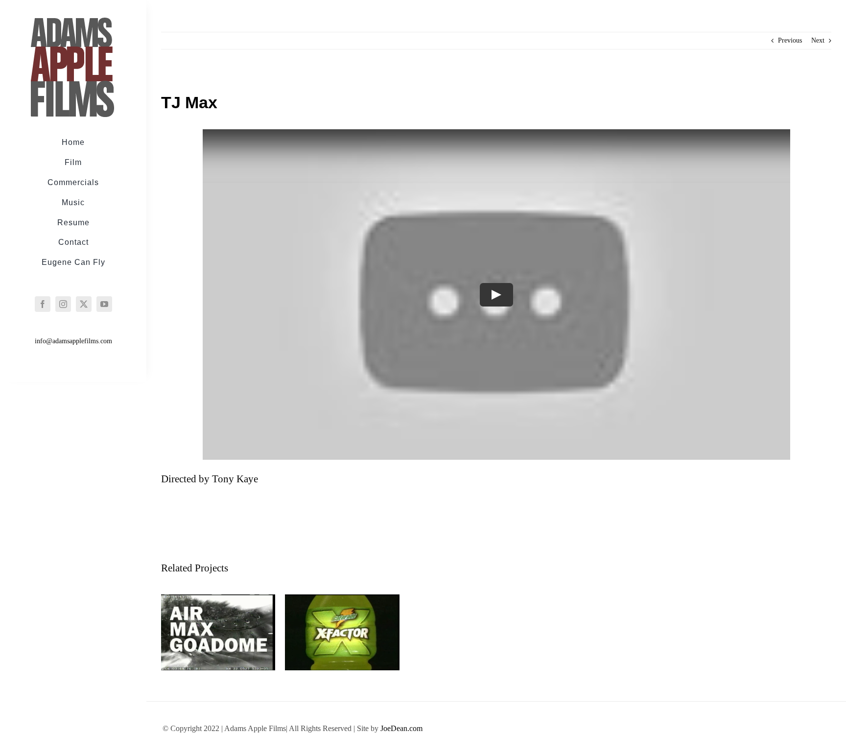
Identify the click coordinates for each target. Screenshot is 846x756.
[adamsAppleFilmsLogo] (72, 20)
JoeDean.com (401, 728)
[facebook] (42, 304)
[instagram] (63, 304)
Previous (790, 40)
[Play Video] (496, 294)
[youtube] (104, 304)
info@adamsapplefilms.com (73, 341)
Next (817, 40)
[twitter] (84, 304)
